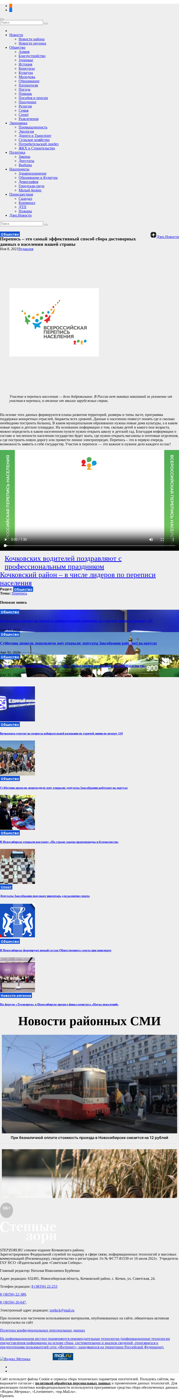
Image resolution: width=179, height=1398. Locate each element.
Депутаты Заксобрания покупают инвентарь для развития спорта (45, 896)
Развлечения (28, 119)
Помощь (25, 94)
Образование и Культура (38, 178)
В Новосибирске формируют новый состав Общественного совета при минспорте (55, 950)
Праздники (27, 102)
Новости (16, 35)
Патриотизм (28, 85)
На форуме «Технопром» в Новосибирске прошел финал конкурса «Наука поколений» (59, 1004)
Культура (26, 73)
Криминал (27, 203)
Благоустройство (32, 56)
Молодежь (27, 77)
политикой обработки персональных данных (73, 1383)
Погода (24, 89)
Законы (24, 157)
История (25, 64)
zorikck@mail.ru (62, 1310)
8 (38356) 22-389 (13, 1294)
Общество (17, 47)
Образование (29, 81)
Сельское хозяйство (34, 140)
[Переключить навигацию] (2, 19)
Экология (26, 131)
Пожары (25, 211)
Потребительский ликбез (39, 144)
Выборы (25, 165)
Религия (25, 106)
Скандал (25, 199)
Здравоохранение (32, 173)
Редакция (25, 249)
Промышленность (33, 127)
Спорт (24, 115)
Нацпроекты (19, 169)
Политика (17, 152)
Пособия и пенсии (33, 98)
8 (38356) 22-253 (44, 1286)
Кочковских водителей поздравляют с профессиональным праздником (63, 562)
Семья (23, 110)
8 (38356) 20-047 (13, 1302)
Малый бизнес (30, 190)
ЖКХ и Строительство (37, 148)
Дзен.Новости (20, 215)
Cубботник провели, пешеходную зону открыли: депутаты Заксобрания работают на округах (78, 643)
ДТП (22, 207)
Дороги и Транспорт (35, 136)
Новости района (32, 39)
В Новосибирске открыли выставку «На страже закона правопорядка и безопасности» (73, 666)
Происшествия (21, 194)
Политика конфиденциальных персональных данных (42, 1330)
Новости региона (32, 43)
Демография (28, 182)
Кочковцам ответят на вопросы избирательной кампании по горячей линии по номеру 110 (76, 621)
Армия (24, 52)
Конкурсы (27, 68)
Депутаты (26, 161)
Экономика (18, 123)
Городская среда (31, 186)
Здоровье (26, 60)
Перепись (19, 593)
